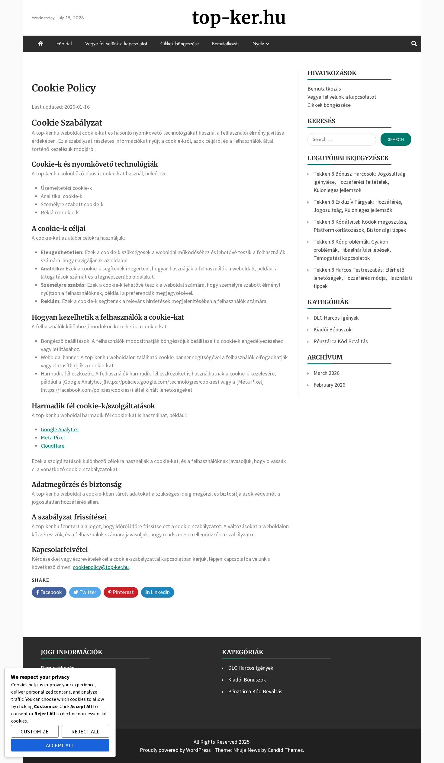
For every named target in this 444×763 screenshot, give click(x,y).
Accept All (60, 745)
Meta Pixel (53, 437)
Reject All (85, 731)
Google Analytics (60, 429)
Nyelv (258, 43)
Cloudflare (52, 445)
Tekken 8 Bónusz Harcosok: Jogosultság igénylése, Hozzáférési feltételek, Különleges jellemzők (360, 181)
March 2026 (326, 372)
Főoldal (64, 43)
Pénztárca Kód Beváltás (341, 341)
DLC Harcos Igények (336, 317)
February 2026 (329, 384)
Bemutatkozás (225, 43)
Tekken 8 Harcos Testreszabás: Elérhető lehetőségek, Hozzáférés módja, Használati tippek (363, 277)
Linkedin (160, 592)
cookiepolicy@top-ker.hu (101, 566)
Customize (35, 731)
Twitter (87, 592)
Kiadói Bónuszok (333, 329)
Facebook (50, 592)
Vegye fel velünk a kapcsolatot (116, 43)
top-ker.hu (239, 18)
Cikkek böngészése (179, 43)
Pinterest (122, 592)
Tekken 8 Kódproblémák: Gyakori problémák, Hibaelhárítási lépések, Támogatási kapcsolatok (352, 249)
